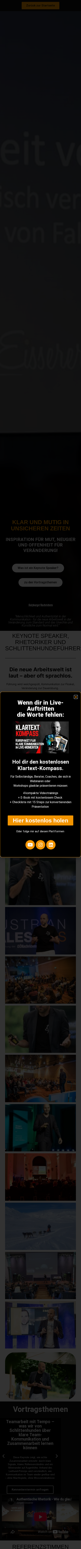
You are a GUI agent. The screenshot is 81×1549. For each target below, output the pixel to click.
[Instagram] (40, 845)
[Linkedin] (51, 845)
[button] (75, 697)
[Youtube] (30, 845)
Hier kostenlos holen (40, 820)
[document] (40, 774)
